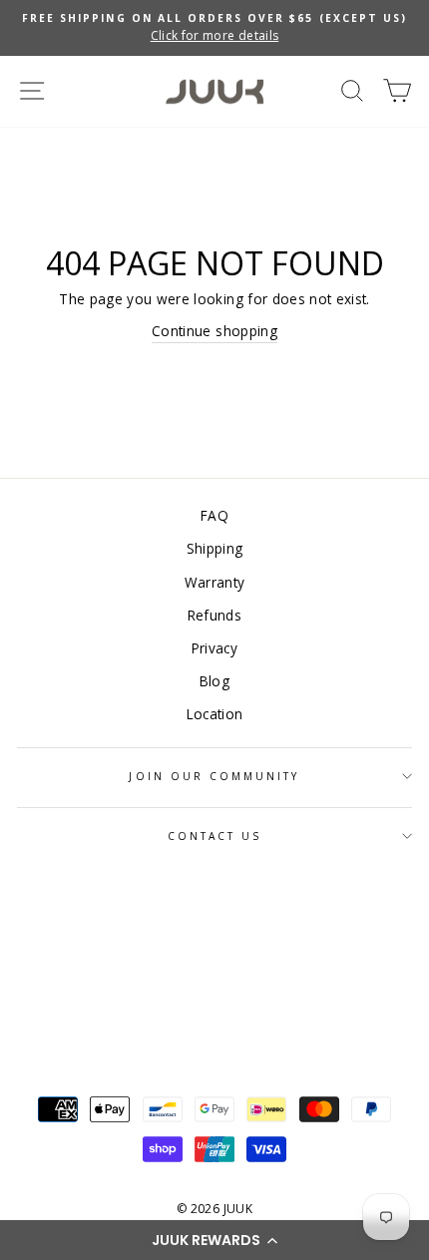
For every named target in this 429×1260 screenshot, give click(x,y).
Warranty (215, 582)
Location (215, 713)
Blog (214, 680)
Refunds (214, 615)
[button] (214, 1240)
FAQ (214, 515)
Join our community (214, 776)
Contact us (215, 836)
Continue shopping (214, 330)
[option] (214, 28)
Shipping (215, 548)
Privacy (214, 647)
